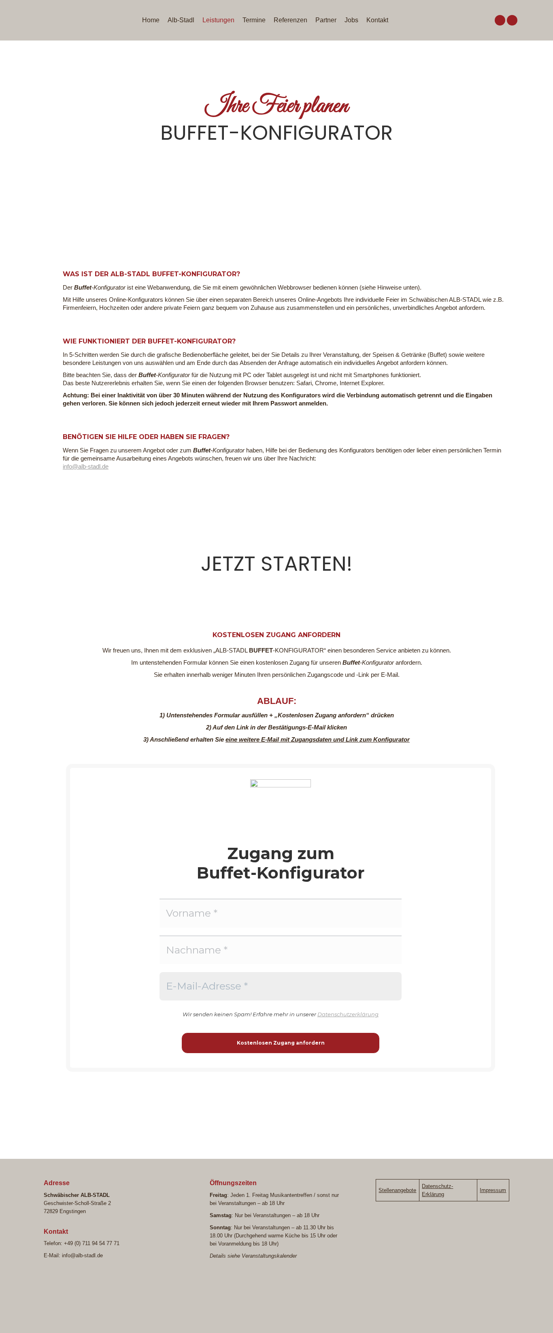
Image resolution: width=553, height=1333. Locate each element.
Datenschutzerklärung (348, 1014)
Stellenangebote (397, 1190)
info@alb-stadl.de (85, 466)
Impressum (493, 1190)
